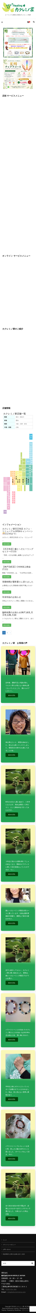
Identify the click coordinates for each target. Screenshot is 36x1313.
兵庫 (21, 424)
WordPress (17, 1310)
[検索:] (16, 1263)
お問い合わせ (7, 1249)
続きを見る (11, 695)
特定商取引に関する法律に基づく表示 (14, 1254)
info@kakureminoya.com (16, 1292)
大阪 (17, 424)
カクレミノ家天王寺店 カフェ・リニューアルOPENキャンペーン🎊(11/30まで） (17, 531)
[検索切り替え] (34, 22)
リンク (5, 1240)
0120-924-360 (11, 1289)
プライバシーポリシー (9, 1245)
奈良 (25, 424)
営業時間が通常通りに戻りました (17, 582)
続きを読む (7, 544)
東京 (17, 417)
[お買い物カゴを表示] (28, 22)
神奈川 (22, 417)
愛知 (17, 420)
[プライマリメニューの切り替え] (2, 22)
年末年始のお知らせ (11, 597)
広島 (17, 427)
